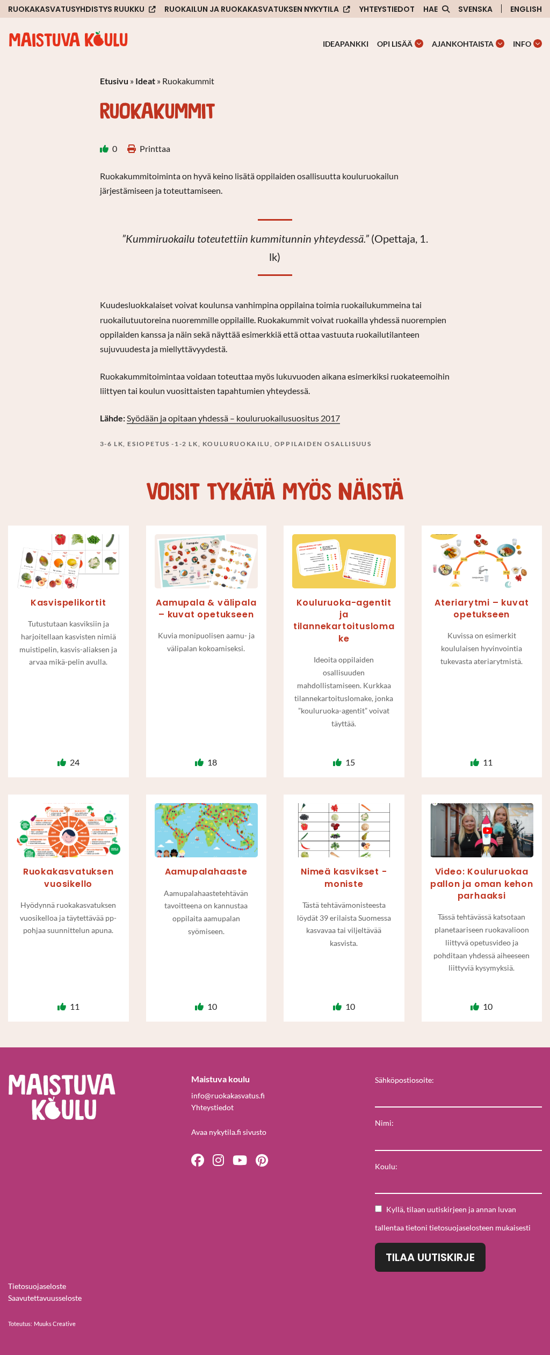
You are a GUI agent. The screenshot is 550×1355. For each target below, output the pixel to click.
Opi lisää (394, 43)
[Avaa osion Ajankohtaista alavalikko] (500, 43)
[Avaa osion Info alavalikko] (537, 43)
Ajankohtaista (463, 43)
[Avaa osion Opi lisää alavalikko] (419, 43)
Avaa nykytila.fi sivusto (228, 1132)
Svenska (475, 9)
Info (522, 43)
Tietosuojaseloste (37, 1286)
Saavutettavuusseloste (45, 1297)
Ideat (145, 81)
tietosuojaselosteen (461, 1227)
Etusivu (114, 81)
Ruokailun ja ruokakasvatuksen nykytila (251, 9)
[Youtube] (240, 1159)
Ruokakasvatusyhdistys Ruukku (76, 9)
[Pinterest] (262, 1159)
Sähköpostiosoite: (404, 1079)
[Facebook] (197, 1159)
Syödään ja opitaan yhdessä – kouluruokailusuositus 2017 (233, 418)
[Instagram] (218, 1159)
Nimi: (384, 1122)
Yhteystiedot (387, 9)
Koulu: (386, 1166)
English (526, 9)
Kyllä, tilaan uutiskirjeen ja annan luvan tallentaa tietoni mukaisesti (453, 1218)
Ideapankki (345, 43)
